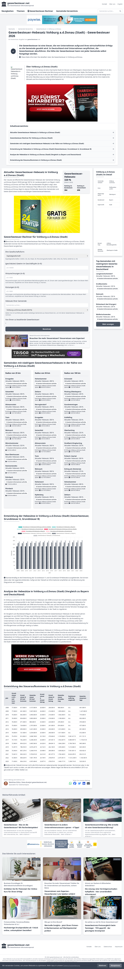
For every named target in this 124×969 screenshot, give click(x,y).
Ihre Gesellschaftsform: (15, 252)
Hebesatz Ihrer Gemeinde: (16, 301)
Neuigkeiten (8, 11)
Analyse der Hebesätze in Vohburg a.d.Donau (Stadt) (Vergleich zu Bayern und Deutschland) (45, 154)
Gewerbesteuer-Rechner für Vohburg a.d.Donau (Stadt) (31, 138)
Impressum (118, 946)
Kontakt (104, 4)
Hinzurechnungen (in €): (15, 273)
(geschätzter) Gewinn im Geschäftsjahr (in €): (23, 263)
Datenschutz (108, 946)
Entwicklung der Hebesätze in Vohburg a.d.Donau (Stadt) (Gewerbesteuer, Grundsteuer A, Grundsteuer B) (50, 149)
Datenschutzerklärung (71, 965)
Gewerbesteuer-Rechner (41, 11)
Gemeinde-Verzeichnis (67, 11)
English (120, 4)
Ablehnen (102, 965)
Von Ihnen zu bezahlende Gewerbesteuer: (22, 319)
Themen (21, 11)
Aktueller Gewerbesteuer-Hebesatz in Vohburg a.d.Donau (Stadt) (35, 132)
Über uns (112, 4)
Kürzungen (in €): (12, 287)
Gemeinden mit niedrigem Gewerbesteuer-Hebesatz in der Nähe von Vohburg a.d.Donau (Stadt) (47, 143)
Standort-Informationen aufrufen (17, 383)
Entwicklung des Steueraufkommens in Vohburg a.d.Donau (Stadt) (36, 160)
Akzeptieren (115, 965)
